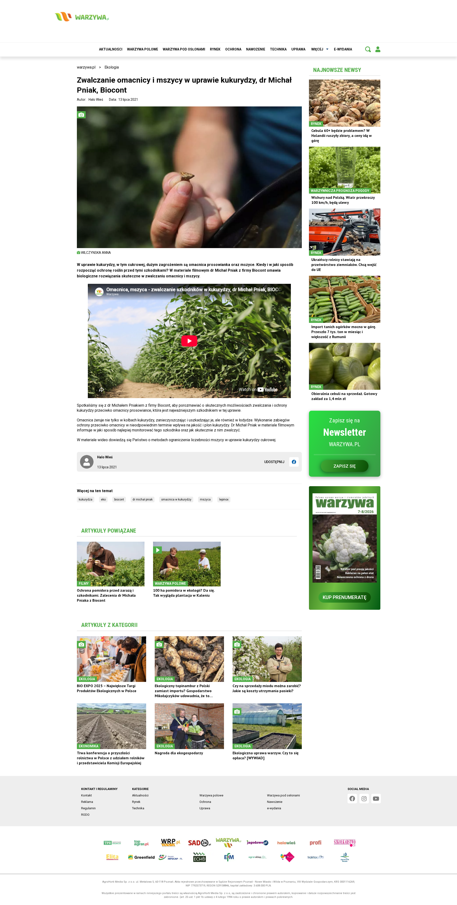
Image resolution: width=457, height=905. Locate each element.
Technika (278, 49)
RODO (85, 814)
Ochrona (233, 49)
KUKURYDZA (85, 499)
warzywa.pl (86, 67)
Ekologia (111, 67)
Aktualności (110, 49)
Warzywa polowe (142, 49)
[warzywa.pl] (81, 17)
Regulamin (88, 808)
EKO (103, 499)
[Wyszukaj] (368, 49)
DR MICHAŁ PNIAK (143, 499)
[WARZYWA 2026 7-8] (345, 538)
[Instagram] (364, 798)
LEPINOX (223, 499)
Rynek (215, 49)
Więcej (317, 49)
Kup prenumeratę (344, 597)
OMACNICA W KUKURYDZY (176, 499)
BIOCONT (119, 499)
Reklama (87, 802)
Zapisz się (344, 466)
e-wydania (343, 49)
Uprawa (298, 49)
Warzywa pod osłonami (184, 49)
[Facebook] (294, 462)
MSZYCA (205, 499)
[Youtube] (376, 798)
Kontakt (86, 795)
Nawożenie (255, 49)
